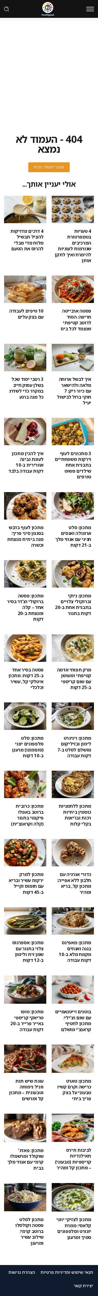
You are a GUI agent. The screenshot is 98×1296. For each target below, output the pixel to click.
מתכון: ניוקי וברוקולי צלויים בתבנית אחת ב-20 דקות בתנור (73, 604)
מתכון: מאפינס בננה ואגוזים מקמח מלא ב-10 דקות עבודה (75, 951)
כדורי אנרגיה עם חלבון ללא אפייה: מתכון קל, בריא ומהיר (74, 883)
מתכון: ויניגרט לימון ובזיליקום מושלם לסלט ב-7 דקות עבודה (74, 747)
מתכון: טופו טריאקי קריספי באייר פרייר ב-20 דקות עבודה (27, 1020)
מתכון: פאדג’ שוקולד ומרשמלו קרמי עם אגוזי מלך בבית (25, 1159)
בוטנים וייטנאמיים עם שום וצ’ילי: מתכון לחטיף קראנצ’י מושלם (73, 1020)
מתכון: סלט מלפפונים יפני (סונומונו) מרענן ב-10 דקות (28, 747)
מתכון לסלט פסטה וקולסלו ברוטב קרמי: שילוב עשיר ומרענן (29, 1231)
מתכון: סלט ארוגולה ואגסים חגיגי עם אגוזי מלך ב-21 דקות (73, 536)
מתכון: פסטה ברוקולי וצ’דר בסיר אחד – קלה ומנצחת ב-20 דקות (25, 607)
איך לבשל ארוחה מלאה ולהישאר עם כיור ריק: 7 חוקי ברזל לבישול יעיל (74, 391)
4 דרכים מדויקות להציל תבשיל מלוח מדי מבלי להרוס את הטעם (27, 240)
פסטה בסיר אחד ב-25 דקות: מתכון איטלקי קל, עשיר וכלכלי (26, 678)
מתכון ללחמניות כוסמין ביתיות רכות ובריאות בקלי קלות (75, 815)
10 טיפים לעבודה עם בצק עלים (26, 314)
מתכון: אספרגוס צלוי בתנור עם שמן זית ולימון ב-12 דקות (28, 951)
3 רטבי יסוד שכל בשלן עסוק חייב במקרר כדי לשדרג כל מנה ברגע (26, 388)
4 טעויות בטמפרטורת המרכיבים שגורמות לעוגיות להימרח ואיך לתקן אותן (73, 245)
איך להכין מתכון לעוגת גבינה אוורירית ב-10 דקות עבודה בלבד (26, 462)
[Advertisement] (49, 70)
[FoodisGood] (47, 8)
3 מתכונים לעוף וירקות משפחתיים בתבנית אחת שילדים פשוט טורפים (73, 465)
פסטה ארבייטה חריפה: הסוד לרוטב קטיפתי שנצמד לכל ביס (76, 319)
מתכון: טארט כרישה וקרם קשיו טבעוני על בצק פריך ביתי (74, 1090)
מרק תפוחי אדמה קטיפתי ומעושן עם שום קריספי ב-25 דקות (74, 678)
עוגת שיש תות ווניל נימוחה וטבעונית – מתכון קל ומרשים (26, 1090)
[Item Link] (73, 209)
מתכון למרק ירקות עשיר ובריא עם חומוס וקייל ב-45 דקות (26, 883)
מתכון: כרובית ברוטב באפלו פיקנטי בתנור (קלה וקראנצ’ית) (27, 815)
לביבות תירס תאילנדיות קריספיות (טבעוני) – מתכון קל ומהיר (73, 1159)
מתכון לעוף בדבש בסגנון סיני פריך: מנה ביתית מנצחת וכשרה (25, 536)
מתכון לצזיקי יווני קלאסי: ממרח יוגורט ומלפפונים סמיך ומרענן (73, 1228)
